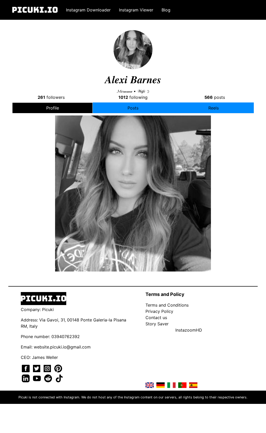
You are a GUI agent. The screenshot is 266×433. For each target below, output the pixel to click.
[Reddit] (48, 377)
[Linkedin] (26, 377)
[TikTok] (59, 377)
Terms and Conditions (167, 305)
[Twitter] (37, 368)
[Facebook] (26, 368)
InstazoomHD (188, 330)
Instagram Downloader (88, 9)
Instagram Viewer (136, 9)
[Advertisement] (133, 162)
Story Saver (157, 323)
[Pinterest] (58, 368)
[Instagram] (48, 368)
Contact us (156, 317)
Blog (166, 9)
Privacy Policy (159, 311)
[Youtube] (37, 377)
